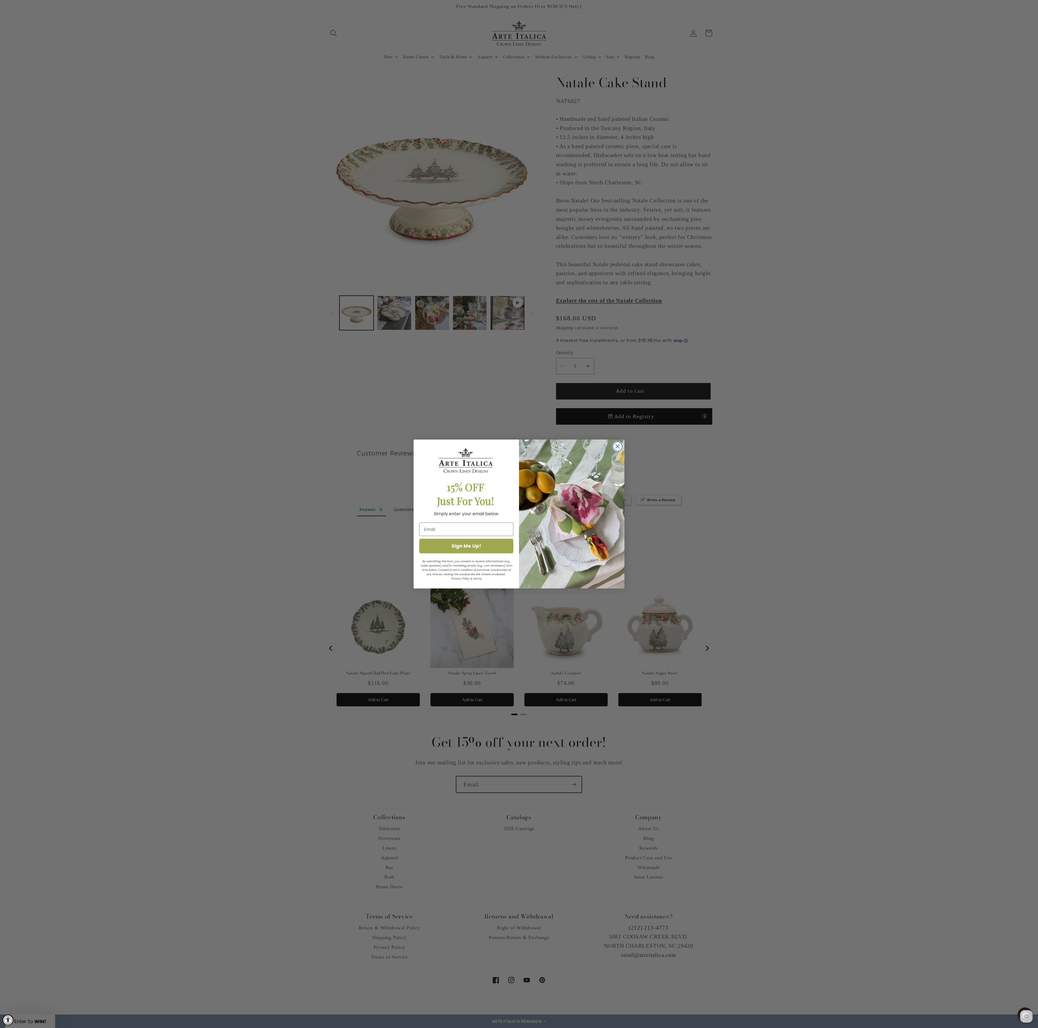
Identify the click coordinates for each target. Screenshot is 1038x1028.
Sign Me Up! (466, 546)
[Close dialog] (617, 446)
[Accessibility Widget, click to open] (8, 1019)
